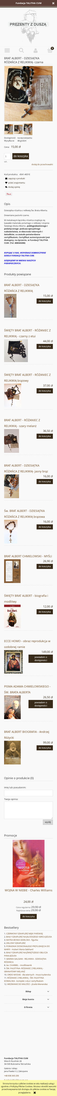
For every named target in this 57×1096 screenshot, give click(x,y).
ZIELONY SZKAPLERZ (15, 943)
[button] (7, 50)
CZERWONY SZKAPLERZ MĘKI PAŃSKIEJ (24, 933)
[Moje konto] (35, 50)
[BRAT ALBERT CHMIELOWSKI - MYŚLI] (16, 571)
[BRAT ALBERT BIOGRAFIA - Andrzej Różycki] (16, 752)
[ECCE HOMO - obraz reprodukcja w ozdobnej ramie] (16, 662)
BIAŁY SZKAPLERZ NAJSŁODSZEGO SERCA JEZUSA (29, 936)
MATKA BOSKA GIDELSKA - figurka (22, 939)
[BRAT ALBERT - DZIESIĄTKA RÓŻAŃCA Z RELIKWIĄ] (16, 306)
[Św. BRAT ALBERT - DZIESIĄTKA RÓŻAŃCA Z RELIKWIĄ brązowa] (16, 531)
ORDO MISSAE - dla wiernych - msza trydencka (29, 974)
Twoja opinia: (11, 799)
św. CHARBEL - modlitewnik (19, 965)
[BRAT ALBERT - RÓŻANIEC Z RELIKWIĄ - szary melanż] (16, 441)
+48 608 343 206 (11, 1075)
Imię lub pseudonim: (15, 787)
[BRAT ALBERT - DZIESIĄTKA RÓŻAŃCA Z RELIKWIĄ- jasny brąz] (16, 486)
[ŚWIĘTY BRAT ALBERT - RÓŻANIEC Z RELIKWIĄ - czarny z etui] (16, 350)
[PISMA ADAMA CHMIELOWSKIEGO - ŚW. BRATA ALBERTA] (16, 707)
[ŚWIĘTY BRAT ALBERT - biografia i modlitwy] (16, 616)
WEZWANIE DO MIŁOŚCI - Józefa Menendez (27, 984)
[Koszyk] (50, 50)
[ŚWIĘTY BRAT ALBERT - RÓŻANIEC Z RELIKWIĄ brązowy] (16, 395)
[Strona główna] (28, 26)
